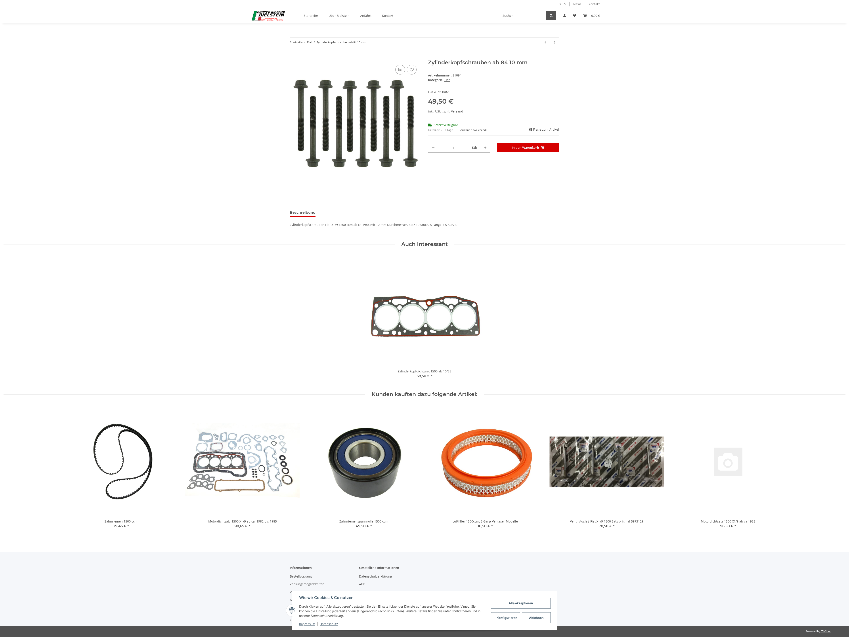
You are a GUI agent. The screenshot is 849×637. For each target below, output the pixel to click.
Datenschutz (329, 624)
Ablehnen (536, 618)
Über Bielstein (339, 15)
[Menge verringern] (433, 148)
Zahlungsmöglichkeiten (307, 584)
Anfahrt (365, 15)
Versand (457, 111)
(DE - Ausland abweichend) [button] (470, 130)
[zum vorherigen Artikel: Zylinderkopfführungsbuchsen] (545, 42)
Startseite (311, 15)
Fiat (447, 80)
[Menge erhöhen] (485, 148)
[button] (565, 15)
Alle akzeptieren (521, 603)
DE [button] (560, 4)
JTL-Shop (826, 631)
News (577, 4)
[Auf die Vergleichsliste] (400, 69)
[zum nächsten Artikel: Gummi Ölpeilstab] (554, 42)
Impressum (307, 624)
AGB (362, 584)
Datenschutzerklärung (375, 576)
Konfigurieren (507, 618)
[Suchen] (551, 15)
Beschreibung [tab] (303, 212)
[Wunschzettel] (575, 15)
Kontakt (594, 4)
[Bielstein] (269, 15)
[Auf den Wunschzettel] (412, 69)
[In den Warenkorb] (293, 57)
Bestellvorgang (301, 576)
